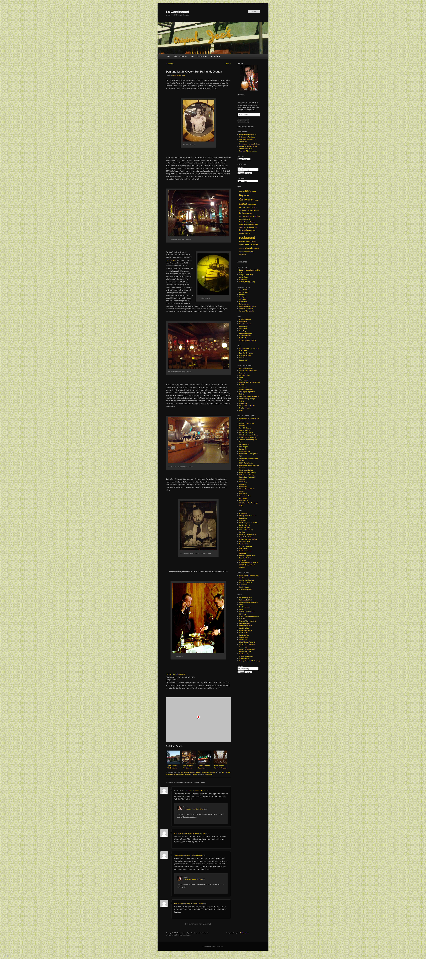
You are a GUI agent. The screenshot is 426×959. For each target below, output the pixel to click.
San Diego (252, 241)
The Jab (194, 774)
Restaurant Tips (202, 56)
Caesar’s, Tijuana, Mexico (248, 151)
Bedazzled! (243, 518)
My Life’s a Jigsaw (245, 546)
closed (243, 204)
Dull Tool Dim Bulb (245, 582)
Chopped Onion (244, 375)
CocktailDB (243, 328)
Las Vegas (248, 213)
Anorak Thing (243, 290)
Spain (255, 244)
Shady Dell (243, 640)
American (242, 191)
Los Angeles (254, 216)
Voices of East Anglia (246, 311)
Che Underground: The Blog (248, 523)
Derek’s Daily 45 (244, 525)
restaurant (180, 774)
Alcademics (243, 321)
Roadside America (245, 630)
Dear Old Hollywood (246, 353)
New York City (243, 227)
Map (192, 56)
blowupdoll (243, 520)
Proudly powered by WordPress (213, 946)
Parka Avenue (244, 304)
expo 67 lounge (244, 430)
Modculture (243, 302)
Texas (241, 252)
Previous (169, 64)
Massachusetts (244, 222)
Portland (197, 772)
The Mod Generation (246, 309)
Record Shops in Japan (247, 555)
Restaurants (205, 772)
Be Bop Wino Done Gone (247, 516)
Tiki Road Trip (244, 658)
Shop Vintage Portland (247, 642)
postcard (243, 233)
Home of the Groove (246, 530)
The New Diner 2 (244, 408)
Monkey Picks (244, 544)
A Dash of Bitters (245, 319)
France (248, 207)
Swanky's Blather (245, 496)
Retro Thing (243, 482)
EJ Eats (241, 384)
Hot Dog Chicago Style (247, 392)
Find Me (248, 173)
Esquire (242, 294)
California (245, 199)
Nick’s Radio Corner (246, 463)
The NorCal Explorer (246, 656)
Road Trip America (245, 626)
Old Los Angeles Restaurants (249, 396)
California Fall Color (246, 600)
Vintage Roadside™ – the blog (249, 661)
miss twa (242, 619)
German (246, 210)
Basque (253, 191)
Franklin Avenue (244, 607)
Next (228, 64)
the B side (242, 560)
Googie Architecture (246, 275)
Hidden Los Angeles (246, 432)
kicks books (243, 585)
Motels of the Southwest (247, 621)
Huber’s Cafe (171, 260)
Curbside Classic (245, 428)
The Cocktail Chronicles (247, 340)
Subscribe (243, 121)
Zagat (241, 410)
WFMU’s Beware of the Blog (248, 562)
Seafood (212, 772)
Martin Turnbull (244, 451)
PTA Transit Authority (246, 475)
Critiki (241, 604)
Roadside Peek (244, 635)
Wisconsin (242, 254)
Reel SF (242, 358)
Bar (182, 772)
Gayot (241, 609)
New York (254, 224)
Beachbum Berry (245, 324)
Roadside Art (243, 633)
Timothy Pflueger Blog (247, 282)
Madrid (247, 219)
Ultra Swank (243, 498)
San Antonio (243, 242)
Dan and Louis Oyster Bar (175, 674)
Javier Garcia (243, 277)
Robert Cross (178, 904)
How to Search (215, 56)
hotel (251, 210)
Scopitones (243, 360)
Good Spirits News (245, 333)
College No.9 (243, 292)
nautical (227, 772)
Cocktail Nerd (243, 326)
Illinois (256, 210)
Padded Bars (243, 338)
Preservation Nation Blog (247, 472)
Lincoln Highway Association (249, 616)
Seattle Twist (243, 637)
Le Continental (177, 11)
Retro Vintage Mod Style (247, 306)
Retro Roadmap (244, 623)
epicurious (243, 387)
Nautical (186, 772)
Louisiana (242, 219)
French (253, 207)
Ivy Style (242, 297)
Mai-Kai (241, 394)
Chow (241, 377)
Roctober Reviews (245, 558)
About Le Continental (180, 56)
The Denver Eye (244, 654)
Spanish (241, 249)
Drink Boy (242, 331)
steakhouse (251, 248)
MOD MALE (243, 299)
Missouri (252, 222)
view (245, 251)
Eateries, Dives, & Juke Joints (249, 382)
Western (250, 252)
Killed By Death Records (247, 534)
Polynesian (244, 230)
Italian (242, 213)
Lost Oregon (243, 447)
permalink (209, 774)
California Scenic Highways (248, 602)
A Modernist (243, 513)
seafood (187, 774)
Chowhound (243, 380)
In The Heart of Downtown (248, 437)
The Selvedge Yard (245, 589)
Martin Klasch (244, 587)
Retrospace (243, 486)
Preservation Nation (246, 470)
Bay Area (244, 195)
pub (249, 233)
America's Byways (245, 597)
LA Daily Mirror (244, 444)
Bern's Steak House (245, 368)
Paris (256, 227)
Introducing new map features (249, 144)
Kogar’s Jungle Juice (246, 537)
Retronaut (242, 484)
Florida (242, 207)
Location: (240, 167)
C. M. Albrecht (178, 833)
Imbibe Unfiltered (245, 335)
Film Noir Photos (245, 355)
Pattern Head (244, 933)
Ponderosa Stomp (245, 551)
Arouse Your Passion (246, 580)
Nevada (247, 224)
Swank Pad (243, 493)
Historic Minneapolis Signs (248, 435)
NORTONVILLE (244, 548)
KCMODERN (243, 279)
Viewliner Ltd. (244, 500)
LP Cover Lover (244, 541)
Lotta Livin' (243, 449)
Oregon (192, 772)
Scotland (241, 244)
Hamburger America (246, 389)
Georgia (241, 210)
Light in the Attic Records (248, 539)
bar (223, 772)
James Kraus (178, 856)
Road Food (243, 403)
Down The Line (244, 527)
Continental (252, 204)
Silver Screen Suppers (247, 406)
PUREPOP (242, 553)
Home (168, 56)
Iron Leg (242, 532)
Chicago (255, 200)
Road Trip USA (244, 628)
